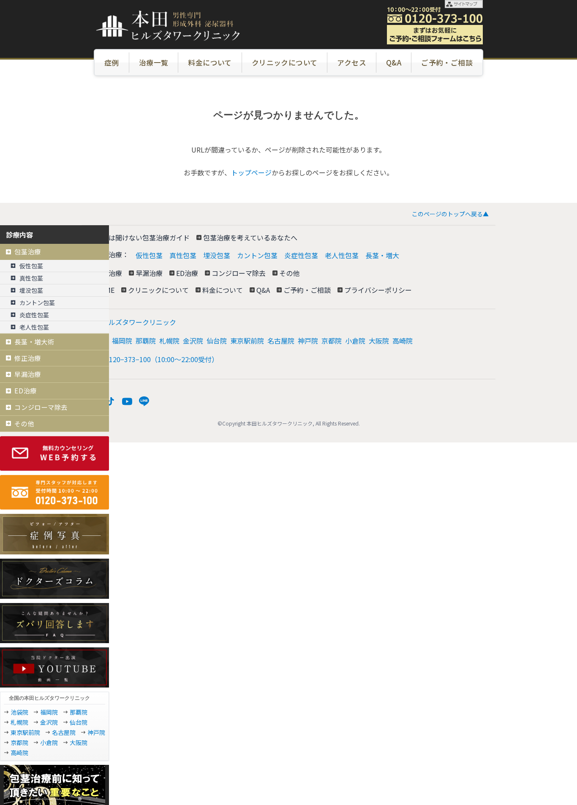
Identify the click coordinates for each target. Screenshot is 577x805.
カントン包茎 (257, 255)
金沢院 (193, 341)
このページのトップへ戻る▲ (450, 214)
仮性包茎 (149, 255)
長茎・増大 (382, 255)
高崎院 (402, 341)
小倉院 (355, 341)
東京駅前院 (247, 341)
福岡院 (122, 341)
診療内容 (19, 234)
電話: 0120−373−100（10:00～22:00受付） (153, 359)
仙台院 (217, 341)
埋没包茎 (216, 255)
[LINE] (144, 401)
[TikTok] (110, 401)
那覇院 (146, 341)
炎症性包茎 (301, 255)
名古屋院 (280, 341)
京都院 (331, 341)
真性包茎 (182, 255)
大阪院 (379, 341)
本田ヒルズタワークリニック (132, 322)
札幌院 (169, 341)
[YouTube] (127, 401)
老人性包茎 (342, 255)
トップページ (251, 172)
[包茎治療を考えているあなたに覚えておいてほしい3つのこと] (54, 785)
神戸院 (308, 341)
